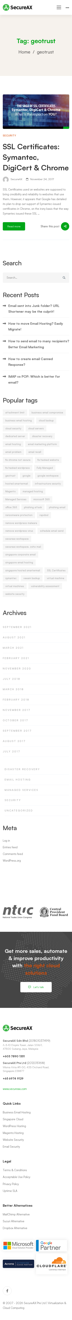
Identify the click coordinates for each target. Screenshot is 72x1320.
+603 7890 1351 (14, 1056)
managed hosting (33, 491)
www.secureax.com (15, 1089)
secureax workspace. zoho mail (23, 546)
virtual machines (14, 586)
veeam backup (31, 578)
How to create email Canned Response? (30, 362)
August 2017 (14, 741)
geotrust (10, 475)
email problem (13, 451)
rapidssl (44, 515)
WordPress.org (12, 860)
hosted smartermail (16, 483)
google (26, 475)
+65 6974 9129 (13, 1078)
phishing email (57, 507)
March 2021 (13, 647)
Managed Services (15, 499)
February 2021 (16, 658)
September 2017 (17, 730)
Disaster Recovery (22, 769)
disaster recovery (42, 436)
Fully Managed (45, 467)
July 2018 (11, 678)
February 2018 (16, 699)
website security (14, 593)
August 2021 (14, 637)
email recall (34, 451)
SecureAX (16, 179)
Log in (6, 840)
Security (9, 135)
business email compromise (47, 412)
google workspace (48, 475)
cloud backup (46, 420)
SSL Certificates (56, 570)
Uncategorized (19, 810)
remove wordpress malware (21, 523)
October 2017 (15, 720)
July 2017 (11, 751)
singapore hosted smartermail (22, 570)
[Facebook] (7, 1290)
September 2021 (17, 627)
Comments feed (13, 854)
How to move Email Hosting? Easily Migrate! (35, 326)
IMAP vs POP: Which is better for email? (34, 379)
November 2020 (17, 668)
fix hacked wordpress (17, 467)
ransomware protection (18, 515)
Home (24, 52)
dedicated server (15, 436)
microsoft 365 (41, 499)
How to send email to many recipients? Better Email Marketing (38, 344)
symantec (10, 578)
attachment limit (15, 412)
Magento (10, 491)
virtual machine (55, 578)
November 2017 (16, 709)
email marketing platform (42, 444)
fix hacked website (48, 459)
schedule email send (52, 530)
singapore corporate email (20, 554)
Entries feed (10, 847)
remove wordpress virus (19, 530)
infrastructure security (48, 483)
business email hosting (18, 420)
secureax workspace (17, 538)
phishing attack (33, 507)
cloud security (13, 428)
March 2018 (13, 689)
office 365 (11, 507)
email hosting (13, 444)
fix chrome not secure (17, 459)
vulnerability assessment (45, 586)
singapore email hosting (19, 562)
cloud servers (36, 428)
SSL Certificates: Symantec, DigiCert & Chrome (36, 157)
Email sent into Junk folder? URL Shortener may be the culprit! (33, 308)
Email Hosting (18, 779)
